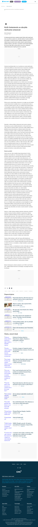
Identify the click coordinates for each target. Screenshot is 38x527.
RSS (21, 464)
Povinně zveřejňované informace (26, 524)
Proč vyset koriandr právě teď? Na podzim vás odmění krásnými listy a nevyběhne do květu (22, 372)
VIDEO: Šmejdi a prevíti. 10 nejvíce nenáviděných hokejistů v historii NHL (23, 424)
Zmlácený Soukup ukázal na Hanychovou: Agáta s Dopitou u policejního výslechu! (21, 339)
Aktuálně (4, 486)
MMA (3, 506)
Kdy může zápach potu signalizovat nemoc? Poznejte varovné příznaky (22, 316)
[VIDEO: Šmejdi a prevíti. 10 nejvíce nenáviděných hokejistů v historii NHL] (8, 426)
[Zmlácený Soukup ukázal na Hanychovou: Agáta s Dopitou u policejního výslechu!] (8, 341)
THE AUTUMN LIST (18, 417)
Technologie (17, 503)
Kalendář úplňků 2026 (5, 494)
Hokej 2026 (4, 509)
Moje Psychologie (5, 479)
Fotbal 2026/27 (4, 507)
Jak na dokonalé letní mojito (18, 498)
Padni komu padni (29, 494)
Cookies (18, 523)
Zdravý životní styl (9, 6)
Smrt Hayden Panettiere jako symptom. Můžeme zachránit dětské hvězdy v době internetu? (23, 361)
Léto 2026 (17, 486)
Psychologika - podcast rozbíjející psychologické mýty (19, 481)
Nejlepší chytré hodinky (18, 510)
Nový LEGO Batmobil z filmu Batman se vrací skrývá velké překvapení (23, 402)
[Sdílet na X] (7, 288)
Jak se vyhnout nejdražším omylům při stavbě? (23, 394)
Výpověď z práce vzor (30, 495)
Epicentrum (3, 489)
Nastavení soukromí (23, 523)
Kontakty (13, 464)
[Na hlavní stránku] (5, 1)
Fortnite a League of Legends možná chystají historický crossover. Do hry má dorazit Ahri (23, 350)
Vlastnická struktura (29, 523)
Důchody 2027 (29, 510)
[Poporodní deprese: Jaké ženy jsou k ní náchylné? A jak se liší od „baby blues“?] (8, 299)
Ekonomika (29, 503)
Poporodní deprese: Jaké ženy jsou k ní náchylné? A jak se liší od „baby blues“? (23, 298)
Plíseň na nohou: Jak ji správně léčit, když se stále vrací (22, 304)
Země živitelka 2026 (30, 513)
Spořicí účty (28, 507)
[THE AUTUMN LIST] (8, 419)
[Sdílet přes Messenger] (11, 288)
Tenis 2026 (3, 510)
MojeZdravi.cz (3, 6)
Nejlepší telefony (17, 507)
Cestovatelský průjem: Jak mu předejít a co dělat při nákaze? (23, 322)
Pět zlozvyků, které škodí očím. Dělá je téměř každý (23, 310)
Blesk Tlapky (11, 479)
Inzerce (18, 464)
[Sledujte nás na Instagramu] (20, 468)
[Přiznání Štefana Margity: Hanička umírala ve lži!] (8, 413)
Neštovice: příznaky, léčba (5, 490)
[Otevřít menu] (35, 2)
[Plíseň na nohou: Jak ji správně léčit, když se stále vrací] (8, 305)
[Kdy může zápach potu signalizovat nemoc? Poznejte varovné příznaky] (8, 317)
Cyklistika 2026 (4, 514)
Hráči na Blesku (16, 479)
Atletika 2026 (4, 513)
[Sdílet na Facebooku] (5, 288)
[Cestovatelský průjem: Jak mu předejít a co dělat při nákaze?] (8, 323)
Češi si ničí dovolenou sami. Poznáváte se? (23, 328)
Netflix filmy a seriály (17, 513)
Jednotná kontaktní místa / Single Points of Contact (14, 524)
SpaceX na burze (17, 506)
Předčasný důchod (29, 506)
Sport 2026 (4, 503)
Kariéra (25, 464)
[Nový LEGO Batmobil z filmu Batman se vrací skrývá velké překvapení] (8, 405)
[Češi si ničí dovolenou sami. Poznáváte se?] (8, 329)
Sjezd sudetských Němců (30, 491)
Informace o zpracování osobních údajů (11, 523)
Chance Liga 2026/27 (22, 482)
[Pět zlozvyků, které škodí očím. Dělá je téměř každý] (8, 311)
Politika (28, 486)
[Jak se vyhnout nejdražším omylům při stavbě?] (8, 396)
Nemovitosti (7, 481)
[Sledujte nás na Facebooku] (18, 468)
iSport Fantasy (22, 479)
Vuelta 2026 (28, 482)
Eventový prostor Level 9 (13, 482)
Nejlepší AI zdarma (17, 509)
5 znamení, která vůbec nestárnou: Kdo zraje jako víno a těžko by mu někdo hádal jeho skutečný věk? (23, 434)
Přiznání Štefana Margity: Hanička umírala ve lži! (22, 412)
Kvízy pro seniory (4, 493)
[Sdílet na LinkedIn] (9, 288)
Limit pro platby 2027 (30, 509)
